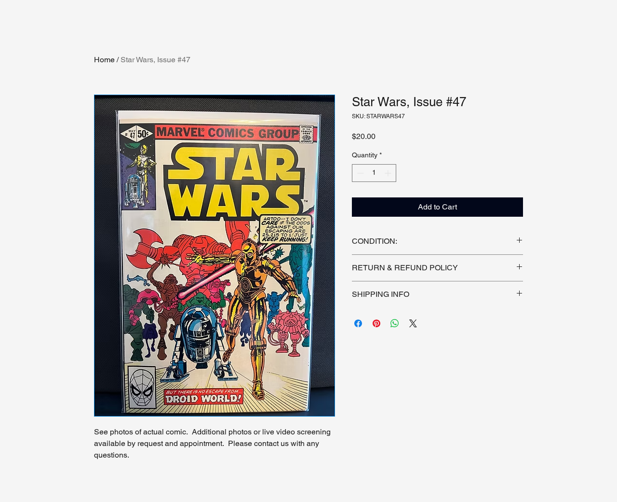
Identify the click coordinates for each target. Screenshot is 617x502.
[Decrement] (359, 173)
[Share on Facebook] (358, 323)
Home (104, 59)
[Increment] (389, 173)
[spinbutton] (374, 173)
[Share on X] (413, 323)
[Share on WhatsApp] (395, 323)
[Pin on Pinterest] (376, 323)
